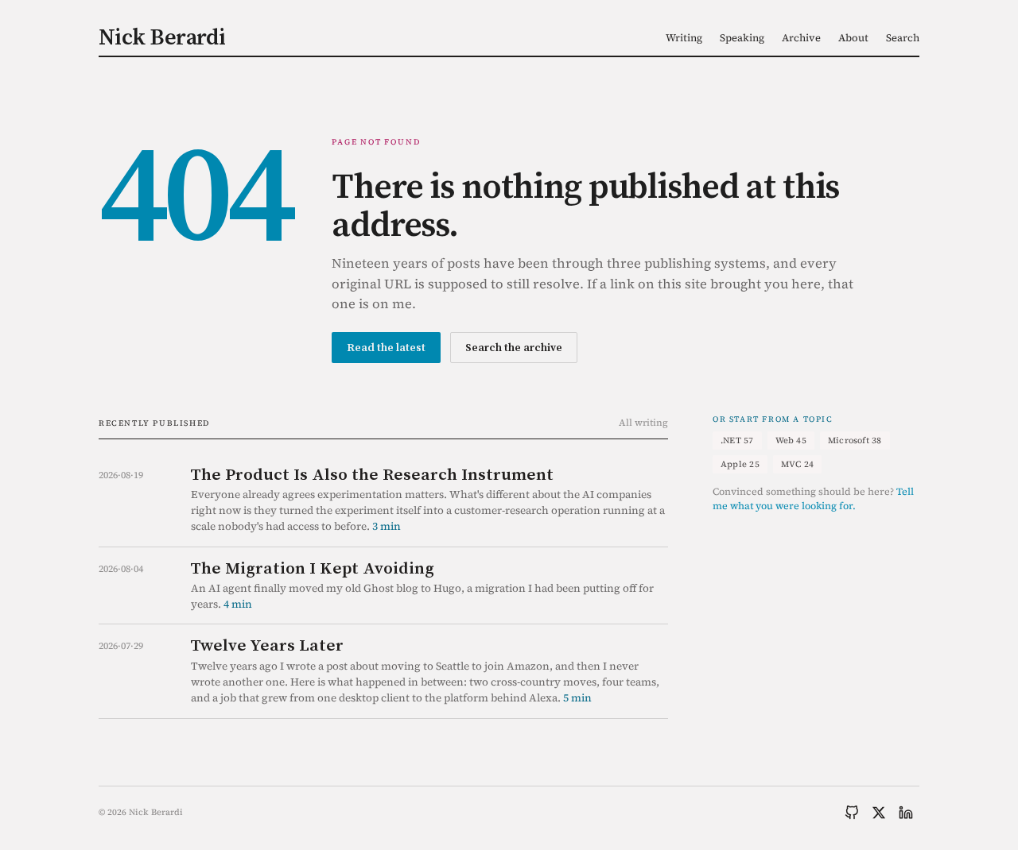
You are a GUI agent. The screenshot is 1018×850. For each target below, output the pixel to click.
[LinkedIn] (905, 812)
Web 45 (790, 440)
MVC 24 (797, 464)
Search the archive (513, 347)
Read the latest (386, 347)
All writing (643, 422)
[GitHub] (851, 812)
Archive (801, 37)
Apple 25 (740, 464)
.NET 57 (737, 440)
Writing (684, 37)
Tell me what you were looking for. (813, 499)
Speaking (742, 37)
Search (902, 37)
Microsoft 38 (855, 440)
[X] (878, 812)
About (853, 37)
